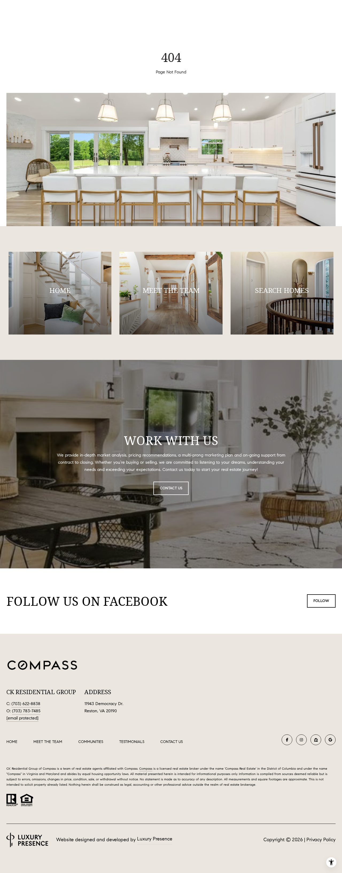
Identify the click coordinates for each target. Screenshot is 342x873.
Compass (145, 768)
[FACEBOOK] (287, 739)
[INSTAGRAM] (301, 739)
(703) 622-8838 (25, 703)
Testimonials (131, 742)
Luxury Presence (154, 839)
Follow (321, 601)
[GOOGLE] (330, 739)
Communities (90, 742)
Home (11, 742)
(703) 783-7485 (26, 710)
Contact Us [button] (171, 488)
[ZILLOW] (315, 739)
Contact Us (171, 742)
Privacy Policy (321, 840)
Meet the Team (47, 742)
